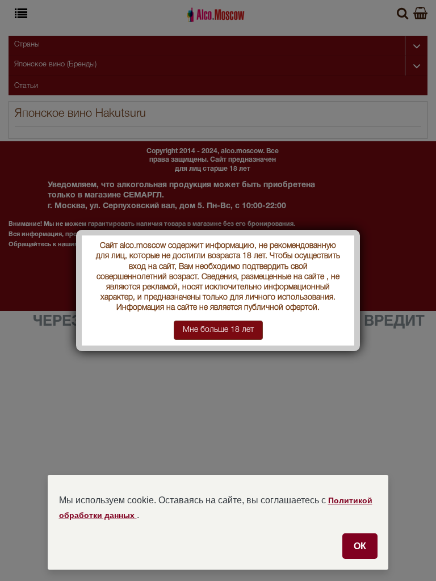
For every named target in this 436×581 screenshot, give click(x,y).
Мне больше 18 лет (218, 330)
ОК (360, 546)
